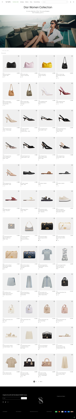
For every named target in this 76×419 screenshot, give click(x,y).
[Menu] (2, 2)
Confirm (24, 398)
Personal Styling (37, 1)
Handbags (22, 1)
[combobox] (54, 1)
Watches (26, 1)
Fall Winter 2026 (16, 1)
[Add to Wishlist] (18, 56)
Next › (41, 381)
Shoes (31, 1)
